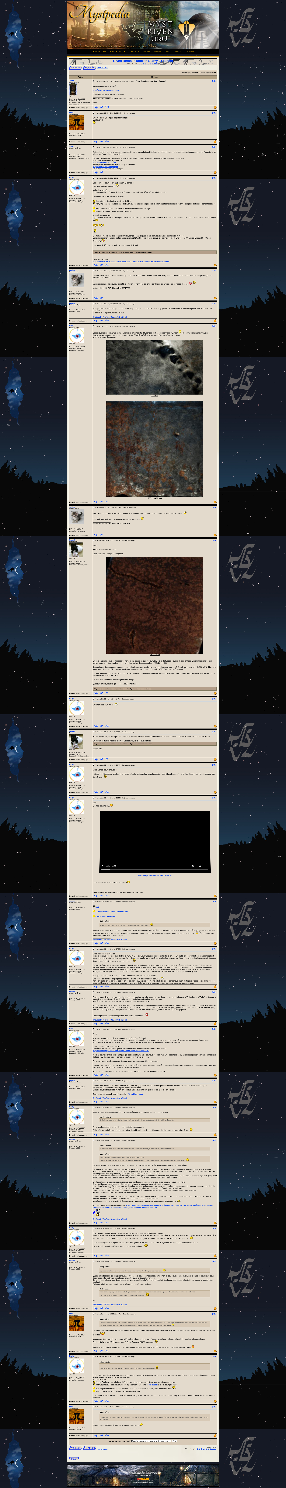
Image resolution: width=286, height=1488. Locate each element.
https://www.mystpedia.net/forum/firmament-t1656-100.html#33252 (121, 1051)
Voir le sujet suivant (208, 73)
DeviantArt (115, 317)
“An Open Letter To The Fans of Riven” (111, 912)
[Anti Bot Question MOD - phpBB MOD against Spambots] (143, 1479)
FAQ (97, 907)
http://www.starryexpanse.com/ (106, 90)
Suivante (155, 63)
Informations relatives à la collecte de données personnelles (143, 1472)
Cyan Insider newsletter (105, 916)
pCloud (124, 317)
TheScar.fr (97, 317)
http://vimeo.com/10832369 (104, 162)
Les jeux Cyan (102, 67)
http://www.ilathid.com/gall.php (105, 167)
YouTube (106, 317)
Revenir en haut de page (78, 107)
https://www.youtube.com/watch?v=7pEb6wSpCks (154, 875)
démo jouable (152, 1385)
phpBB (138, 1473)
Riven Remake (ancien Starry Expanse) (143, 61)
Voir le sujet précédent (189, 73)
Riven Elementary (135, 1094)
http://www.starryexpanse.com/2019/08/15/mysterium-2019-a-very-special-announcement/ (131, 261)
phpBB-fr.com (147, 1475)
